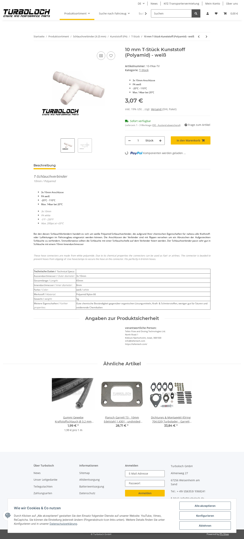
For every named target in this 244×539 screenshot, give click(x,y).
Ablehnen (205, 525)
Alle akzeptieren (205, 505)
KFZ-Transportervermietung (181, 3)
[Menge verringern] (129, 141)
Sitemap (84, 473)
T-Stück (143, 70)
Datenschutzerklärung (63, 523)
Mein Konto (212, 3)
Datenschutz (87, 493)
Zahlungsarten (43, 493)
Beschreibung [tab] (45, 165)
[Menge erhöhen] (160, 141)
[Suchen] (196, 13)
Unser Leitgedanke (45, 479)
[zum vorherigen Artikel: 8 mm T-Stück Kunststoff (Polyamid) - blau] (199, 36)
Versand (156, 109)
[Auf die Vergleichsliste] (101, 55)
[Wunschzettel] (216, 13)
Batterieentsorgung (91, 486)
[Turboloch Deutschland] (27, 13)
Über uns (232, 3)
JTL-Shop (224, 534)
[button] (207, 13)
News (154, 3)
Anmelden (145, 493)
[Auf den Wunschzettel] (111, 55)
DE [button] (139, 3)
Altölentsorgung (89, 479)
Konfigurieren (205, 515)
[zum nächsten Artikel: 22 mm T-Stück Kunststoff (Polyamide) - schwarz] (206, 36)
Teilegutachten (43, 486)
